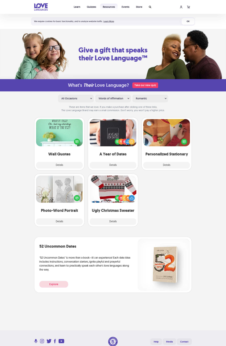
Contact (184, 341)
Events (125, 7)
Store (139, 7)
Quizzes (91, 7)
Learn (77, 7)
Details (59, 165)
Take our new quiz (145, 85)
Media (169, 341)
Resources (109, 7)
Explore (53, 284)
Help (156, 341)
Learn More (108, 21)
